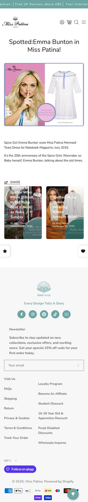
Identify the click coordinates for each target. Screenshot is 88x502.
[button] (76, 22)
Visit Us (9, 379)
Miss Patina (33, 481)
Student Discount (50, 403)
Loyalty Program (50, 384)
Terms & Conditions (18, 428)
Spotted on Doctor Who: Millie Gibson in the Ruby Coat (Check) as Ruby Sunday (21, 202)
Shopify (67, 481)
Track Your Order (16, 438)
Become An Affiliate (52, 394)
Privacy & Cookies (16, 418)
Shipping (10, 399)
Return (9, 408)
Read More (17, 230)
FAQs (8, 389)
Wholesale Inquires (52, 443)
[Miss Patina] (15, 22)
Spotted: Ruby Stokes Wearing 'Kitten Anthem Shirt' (64, 207)
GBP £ (7, 460)
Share (15, 182)
